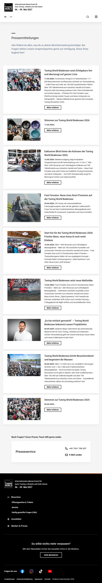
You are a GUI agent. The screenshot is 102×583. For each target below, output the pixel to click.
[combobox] (87, 16)
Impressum (38, 579)
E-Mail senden (75, 455)
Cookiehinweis (9, 579)
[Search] (87, 16)
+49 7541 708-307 (77, 448)
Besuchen (16, 497)
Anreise (15, 507)
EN (11, 17)
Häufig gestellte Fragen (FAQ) (24, 512)
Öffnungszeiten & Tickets (22, 502)
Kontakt (47, 579)
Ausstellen (16, 519)
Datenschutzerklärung (25, 579)
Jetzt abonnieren (51, 555)
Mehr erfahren (53, 107)
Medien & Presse (19, 526)
